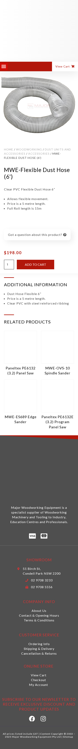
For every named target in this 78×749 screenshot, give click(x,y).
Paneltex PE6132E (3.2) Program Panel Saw (57, 422)
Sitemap (68, 736)
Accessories (39, 153)
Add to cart (35, 264)
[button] (4, 66)
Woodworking (29, 149)
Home (8, 149)
